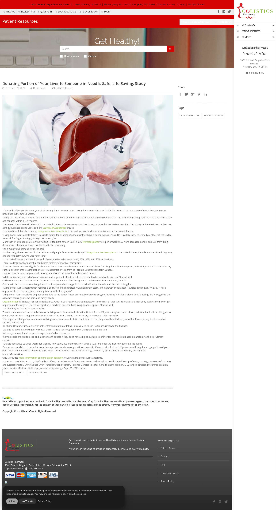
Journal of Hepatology (54, 227)
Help (162, 464)
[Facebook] (218, 11)
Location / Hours (67, 11)
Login (107, 11)
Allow (12, 501)
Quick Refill (46, 11)
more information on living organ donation (41, 357)
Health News (71, 56)
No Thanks (28, 501)
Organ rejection (10, 301)
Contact (164, 456)
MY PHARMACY (248, 25)
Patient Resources (203, 22)
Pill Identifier (28, 11)
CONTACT (246, 37)
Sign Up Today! (90, 11)
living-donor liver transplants (52, 231)
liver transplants (91, 241)
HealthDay (28, 411)
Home (185, 22)
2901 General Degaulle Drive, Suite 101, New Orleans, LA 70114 (65, 4)
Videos (92, 56)
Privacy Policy (167, 481)
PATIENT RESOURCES (251, 31)
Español (10, 11)
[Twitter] (229, 11)
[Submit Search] (170, 49)
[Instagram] (223, 11)
